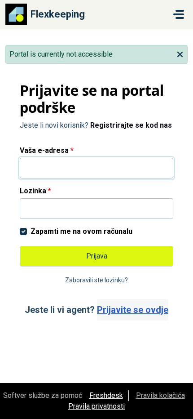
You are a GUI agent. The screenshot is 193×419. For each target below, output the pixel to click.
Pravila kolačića (160, 395)
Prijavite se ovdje (132, 309)
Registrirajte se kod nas (131, 125)
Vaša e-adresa (47, 150)
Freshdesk (106, 395)
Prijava (96, 256)
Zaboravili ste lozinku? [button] (96, 280)
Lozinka (35, 191)
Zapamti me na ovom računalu (81, 231)
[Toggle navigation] (179, 14)
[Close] (180, 53)
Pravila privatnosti (96, 406)
